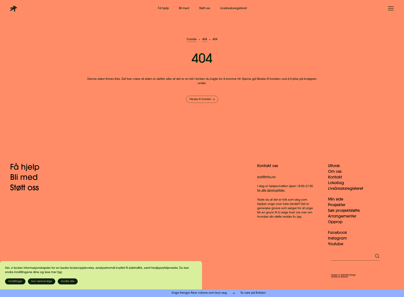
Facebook (337, 233)
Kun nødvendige (41, 281)
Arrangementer (342, 216)
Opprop (335, 222)
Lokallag (336, 183)
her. (299, 217)
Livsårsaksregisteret (233, 8)
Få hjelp (163, 8)
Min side (335, 199)
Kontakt (335, 177)
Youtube (335, 244)
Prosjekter (336, 205)
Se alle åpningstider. (271, 190)
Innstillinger (15, 281)
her (59, 272)
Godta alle (67, 281)
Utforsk (334, 166)
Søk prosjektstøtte (344, 211)
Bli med (184, 8)
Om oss (335, 172)
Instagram (337, 238)
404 (204, 39)
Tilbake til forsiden (200, 99)
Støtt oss (204, 8)
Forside (192, 39)
